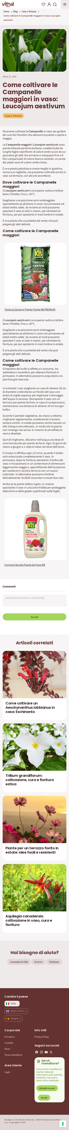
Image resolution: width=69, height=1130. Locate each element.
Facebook (36, 1052)
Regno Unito (17, 1010)
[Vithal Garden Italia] (8, 4)
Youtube (46, 1052)
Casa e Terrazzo (29, 11)
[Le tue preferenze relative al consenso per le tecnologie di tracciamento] (62, 1123)
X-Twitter (51, 1052)
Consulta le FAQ (19, 962)
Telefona (54, 962)
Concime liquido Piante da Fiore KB (24, 565)
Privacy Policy (41, 1036)
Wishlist (43, 4)
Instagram (41, 1052)
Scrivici (38, 962)
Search (55, 4)
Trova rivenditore (13, 1054)
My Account (49, 4)
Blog (15, 11)
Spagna (15, 1018)
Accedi (34, 617)
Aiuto (7, 1048)
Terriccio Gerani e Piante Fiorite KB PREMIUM (29, 309)
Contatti (8, 1042)
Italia (13, 1003)
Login (7, 1072)
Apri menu (65, 4)
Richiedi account (47, 1088)
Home (6, 11)
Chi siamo (9, 1036)
